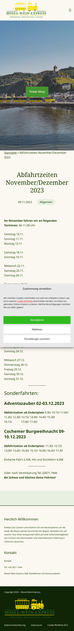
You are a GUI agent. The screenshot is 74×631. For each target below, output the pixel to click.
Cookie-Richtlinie (25, 300)
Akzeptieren (37, 319)
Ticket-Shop (37, 91)
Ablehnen (37, 329)
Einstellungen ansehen (37, 338)
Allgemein (46, 202)
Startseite (10, 153)
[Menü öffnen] (70, 10)
